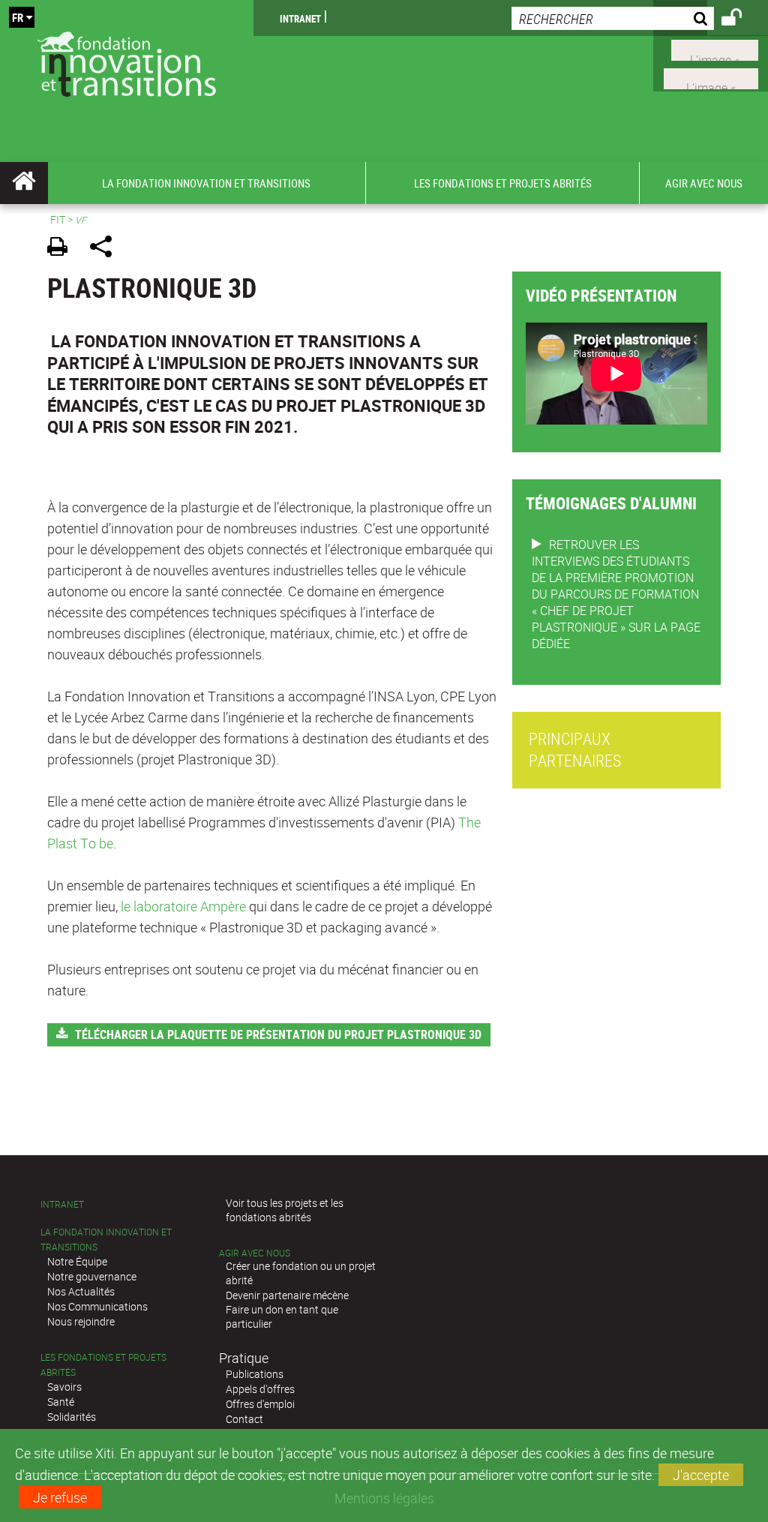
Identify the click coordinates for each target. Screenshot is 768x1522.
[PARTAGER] (106, 248)
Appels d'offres (260, 1389)
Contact (244, 1419)
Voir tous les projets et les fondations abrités (285, 1210)
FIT (57, 219)
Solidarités (71, 1416)
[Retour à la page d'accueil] (127, 61)
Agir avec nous (254, 1253)
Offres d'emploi (260, 1404)
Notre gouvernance (91, 1276)
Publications (255, 1374)
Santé (60, 1401)
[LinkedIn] (711, 77)
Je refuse (60, 1497)
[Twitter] (714, 49)
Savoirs (64, 1386)
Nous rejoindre (81, 1321)
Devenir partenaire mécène (287, 1295)
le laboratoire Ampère (183, 906)
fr (17, 17)
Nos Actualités (81, 1291)
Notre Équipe (77, 1261)
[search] (613, 18)
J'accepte (701, 1475)
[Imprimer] (62, 248)
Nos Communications (97, 1306)
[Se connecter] (741, 19)
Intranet (300, 18)
